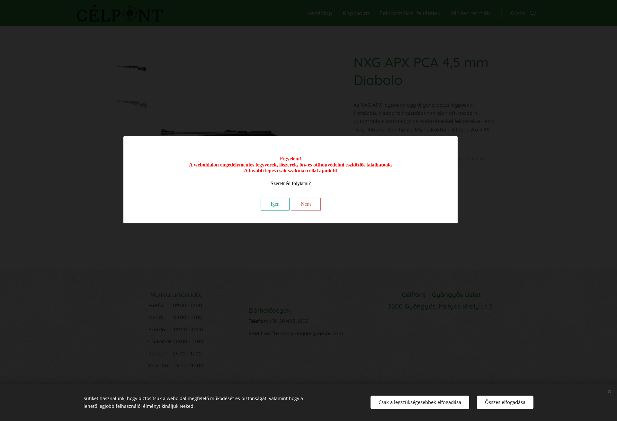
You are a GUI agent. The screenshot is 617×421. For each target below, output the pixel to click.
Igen (275, 204)
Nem (306, 204)
